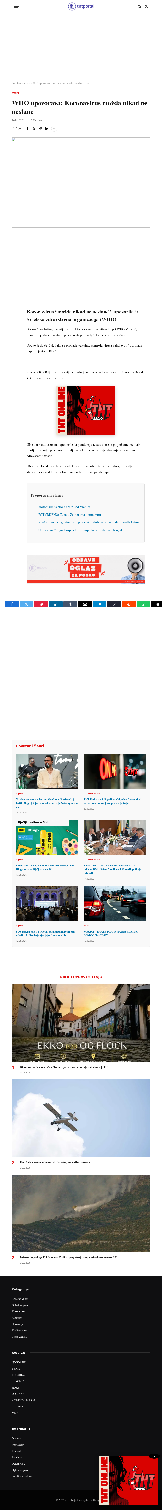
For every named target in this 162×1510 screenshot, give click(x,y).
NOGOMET (19, 1362)
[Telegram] (15, 310)
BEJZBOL (18, 1406)
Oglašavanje (18, 1463)
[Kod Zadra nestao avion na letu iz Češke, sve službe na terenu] (81, 1118)
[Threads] (15, 328)
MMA (15, 1413)
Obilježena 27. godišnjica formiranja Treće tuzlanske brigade (81, 530)
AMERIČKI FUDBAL (24, 1400)
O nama (16, 1438)
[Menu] (16, 6)
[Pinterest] (15, 265)
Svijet (15, 93)
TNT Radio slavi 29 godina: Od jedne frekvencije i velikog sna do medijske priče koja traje (112, 801)
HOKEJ (16, 1387)
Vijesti (19, 793)
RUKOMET (18, 1381)
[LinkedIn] (15, 292)
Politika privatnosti (22, 1476)
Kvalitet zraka (19, 1330)
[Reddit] (15, 301)
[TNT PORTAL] (80, 6)
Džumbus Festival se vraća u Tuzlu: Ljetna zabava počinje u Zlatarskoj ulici (63, 1067)
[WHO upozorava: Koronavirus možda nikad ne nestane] (81, 182)
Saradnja (17, 1457)
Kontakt (16, 1451)
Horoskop (17, 1324)
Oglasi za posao (20, 1305)
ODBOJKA (18, 1394)
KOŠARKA (18, 1375)
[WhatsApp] (15, 319)
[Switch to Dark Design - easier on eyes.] (146, 6)
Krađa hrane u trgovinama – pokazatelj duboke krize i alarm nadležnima (88, 522)
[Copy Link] (40, 129)
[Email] (15, 274)
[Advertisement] (81, 47)
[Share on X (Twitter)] (34, 129)
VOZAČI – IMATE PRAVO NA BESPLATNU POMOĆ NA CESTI (111, 933)
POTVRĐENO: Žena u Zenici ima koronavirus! (71, 514)
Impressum (18, 1445)
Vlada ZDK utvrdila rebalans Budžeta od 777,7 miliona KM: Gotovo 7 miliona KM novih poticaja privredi (112, 869)
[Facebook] (15, 247)
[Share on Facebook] (28, 129)
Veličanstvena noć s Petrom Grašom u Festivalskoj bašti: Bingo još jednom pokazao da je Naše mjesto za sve (47, 803)
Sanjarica (17, 1318)
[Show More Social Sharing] (54, 129)
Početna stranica (21, 83)
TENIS (16, 1368)
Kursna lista (18, 1311)
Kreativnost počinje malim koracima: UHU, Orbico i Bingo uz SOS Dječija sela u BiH (46, 867)
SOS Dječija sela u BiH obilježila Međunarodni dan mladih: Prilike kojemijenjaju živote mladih (45, 933)
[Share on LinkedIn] (47, 129)
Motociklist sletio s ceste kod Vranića (64, 507)
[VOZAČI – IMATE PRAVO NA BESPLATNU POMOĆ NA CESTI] (115, 903)
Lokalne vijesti (92, 793)
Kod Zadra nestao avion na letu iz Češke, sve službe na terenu (55, 1162)
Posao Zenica (19, 1336)
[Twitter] (15, 256)
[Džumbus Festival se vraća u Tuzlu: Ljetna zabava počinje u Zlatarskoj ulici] (81, 1023)
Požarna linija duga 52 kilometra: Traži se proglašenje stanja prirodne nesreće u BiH (68, 1257)
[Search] (139, 6)
